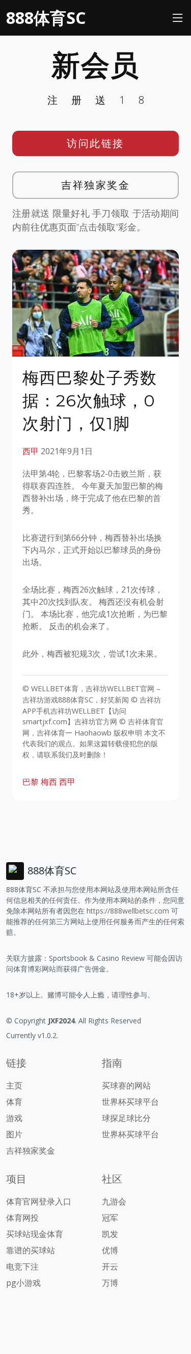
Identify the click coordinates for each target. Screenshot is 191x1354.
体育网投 (22, 1217)
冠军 (110, 1217)
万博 (110, 1282)
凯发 (110, 1234)
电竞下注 (22, 1266)
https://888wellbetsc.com (128, 911)
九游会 (114, 1201)
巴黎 (30, 781)
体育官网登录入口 (38, 1201)
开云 (110, 1266)
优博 (110, 1250)
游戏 (14, 1118)
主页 (14, 1085)
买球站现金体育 (34, 1234)
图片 (14, 1134)
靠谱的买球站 (30, 1250)
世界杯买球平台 (130, 1101)
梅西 (49, 781)
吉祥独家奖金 (95, 185)
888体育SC (46, 17)
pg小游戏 (23, 1282)
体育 (14, 1101)
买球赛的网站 (126, 1085)
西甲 (30, 451)
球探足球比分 (126, 1118)
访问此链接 (95, 143)
